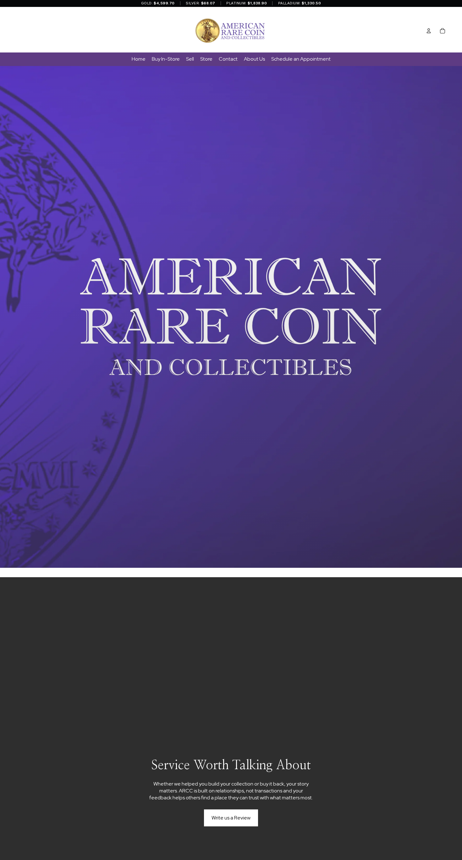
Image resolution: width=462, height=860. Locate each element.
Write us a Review (231, 817)
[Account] (429, 31)
